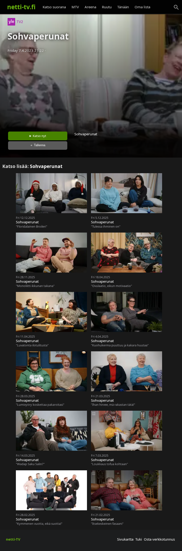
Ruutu (107, 6)
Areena (90, 6)
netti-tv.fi (21, 7)
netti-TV (13, 539)
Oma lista (142, 6)
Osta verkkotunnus (159, 539)
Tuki (138, 539)
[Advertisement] (91, 90)
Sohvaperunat (46, 166)
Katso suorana (54, 6)
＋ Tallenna (37, 145)
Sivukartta (125, 539)
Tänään (123, 6)
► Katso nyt (37, 136)
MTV (75, 6)
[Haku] (176, 7)
